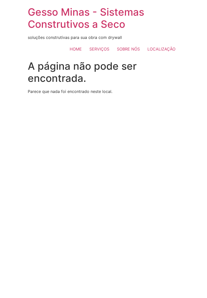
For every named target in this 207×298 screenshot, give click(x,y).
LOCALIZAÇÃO (161, 49)
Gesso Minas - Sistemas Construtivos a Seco (86, 18)
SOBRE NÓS (128, 49)
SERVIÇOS (99, 49)
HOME (76, 49)
